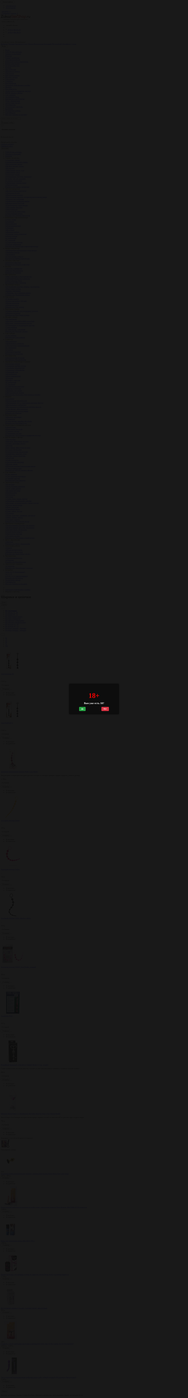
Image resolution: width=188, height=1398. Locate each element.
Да (82, 709)
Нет (105, 709)
